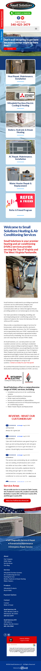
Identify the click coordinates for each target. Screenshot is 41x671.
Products (7, 585)
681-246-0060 (9, 626)
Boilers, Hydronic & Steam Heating (20, 131)
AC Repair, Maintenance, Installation (20, 157)
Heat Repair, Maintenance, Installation (20, 77)
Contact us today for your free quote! (22, 362)
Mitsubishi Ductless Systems (13, 572)
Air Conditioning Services (12, 575)
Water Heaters (8, 581)
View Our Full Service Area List (17, 501)
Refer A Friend (8, 605)
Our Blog (7, 565)
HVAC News (7, 561)
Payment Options (10, 595)
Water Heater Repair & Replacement (20, 184)
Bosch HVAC (8, 590)
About (6, 556)
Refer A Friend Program (20, 210)
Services (7, 570)
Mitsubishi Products (10, 588)
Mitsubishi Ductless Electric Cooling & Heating (20, 104)
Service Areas (8, 563)
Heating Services (9, 577)
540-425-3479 (20, 24)
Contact (7, 600)
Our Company (8, 559)
